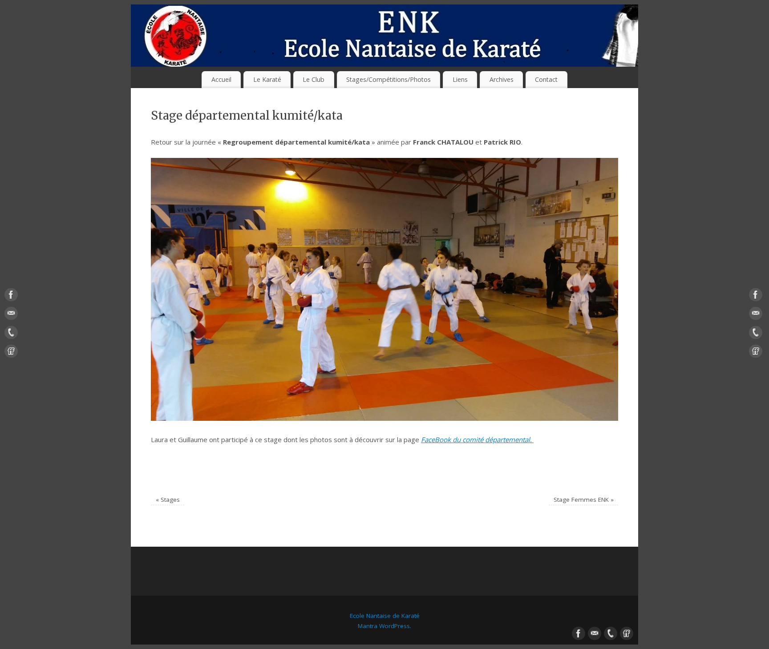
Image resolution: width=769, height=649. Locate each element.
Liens (460, 79)
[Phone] (11, 334)
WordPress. (394, 626)
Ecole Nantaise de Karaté (385, 616)
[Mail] (11, 315)
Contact (546, 79)
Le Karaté (267, 79)
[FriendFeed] (11, 353)
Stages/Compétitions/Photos (388, 79)
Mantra (367, 626)
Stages (168, 500)
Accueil (221, 79)
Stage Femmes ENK (584, 500)
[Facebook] (11, 296)
